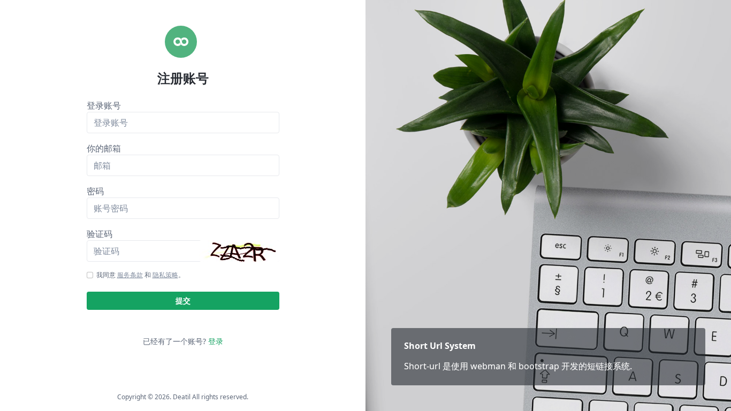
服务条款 (130, 274)
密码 (95, 191)
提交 (183, 300)
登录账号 (104, 105)
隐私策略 (165, 274)
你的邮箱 (104, 148)
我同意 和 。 (140, 274)
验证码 (99, 234)
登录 (215, 341)
